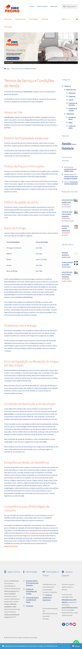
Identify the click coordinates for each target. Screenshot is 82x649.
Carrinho (31, 6)
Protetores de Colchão (73, 109)
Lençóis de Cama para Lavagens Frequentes (71, 177)
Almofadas (72, 93)
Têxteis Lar (8, 19)
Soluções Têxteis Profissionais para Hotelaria (32, 583)
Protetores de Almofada (73, 104)
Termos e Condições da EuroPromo (47, 597)
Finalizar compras (42, 6)
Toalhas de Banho (72, 127)
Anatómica (74, 144)
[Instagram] (70, 624)
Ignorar (77, 646)
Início (8, 69)
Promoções (8, 27)
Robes (70, 122)
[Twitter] (67, 624)
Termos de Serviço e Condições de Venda (32, 599)
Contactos (29, 606)
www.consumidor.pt (11, 546)
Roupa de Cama (20, 19)
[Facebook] (63, 624)
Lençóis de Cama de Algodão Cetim (70, 170)
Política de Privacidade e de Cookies (31, 591)
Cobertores (72, 96)
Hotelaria (45, 19)
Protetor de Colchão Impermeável (71, 183)
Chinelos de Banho (72, 118)
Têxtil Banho (33, 19)
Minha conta (53, 6)
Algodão (66, 143)
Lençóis (71, 100)
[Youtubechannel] (74, 624)
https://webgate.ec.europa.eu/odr (37, 533)
